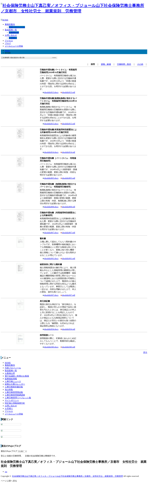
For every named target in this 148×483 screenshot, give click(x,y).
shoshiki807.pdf (68, 232)
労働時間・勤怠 (124, 64)
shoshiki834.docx (51, 329)
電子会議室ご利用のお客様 (17, 376)
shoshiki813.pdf (68, 92)
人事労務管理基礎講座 (15, 395)
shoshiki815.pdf (68, 123)
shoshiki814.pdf (68, 152)
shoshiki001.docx (51, 258)
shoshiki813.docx (51, 92)
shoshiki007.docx (51, 295)
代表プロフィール (17, 27)
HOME (8, 363)
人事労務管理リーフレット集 (18, 398)
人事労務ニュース (13, 381)
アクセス (9, 41)
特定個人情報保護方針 (15, 403)
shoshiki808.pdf (68, 207)
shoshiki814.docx (51, 152)
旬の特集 (9, 389)
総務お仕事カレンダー (15, 384)
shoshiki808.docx (51, 207)
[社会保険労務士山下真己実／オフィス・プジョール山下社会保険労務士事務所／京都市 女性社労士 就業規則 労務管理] (74, 11)
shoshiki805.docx (51, 178)
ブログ (8, 43)
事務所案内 (10, 24)
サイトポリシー (12, 400)
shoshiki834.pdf (68, 329)
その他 (140, 64)
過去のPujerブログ (9, 451)
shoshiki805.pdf (68, 178)
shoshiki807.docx (51, 232)
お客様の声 (14, 32)
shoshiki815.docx (51, 123)
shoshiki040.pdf (68, 347)
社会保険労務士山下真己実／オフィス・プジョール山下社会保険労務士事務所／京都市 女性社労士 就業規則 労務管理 (67, 476)
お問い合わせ (11, 35)
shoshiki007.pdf (68, 295)
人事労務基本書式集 (14, 387)
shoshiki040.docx (51, 347)
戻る (145, 352)
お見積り (13, 38)
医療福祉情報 (11, 379)
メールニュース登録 (14, 46)
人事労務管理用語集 (14, 392)
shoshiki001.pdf (68, 258)
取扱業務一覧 (11, 30)
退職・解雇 (106, 64)
